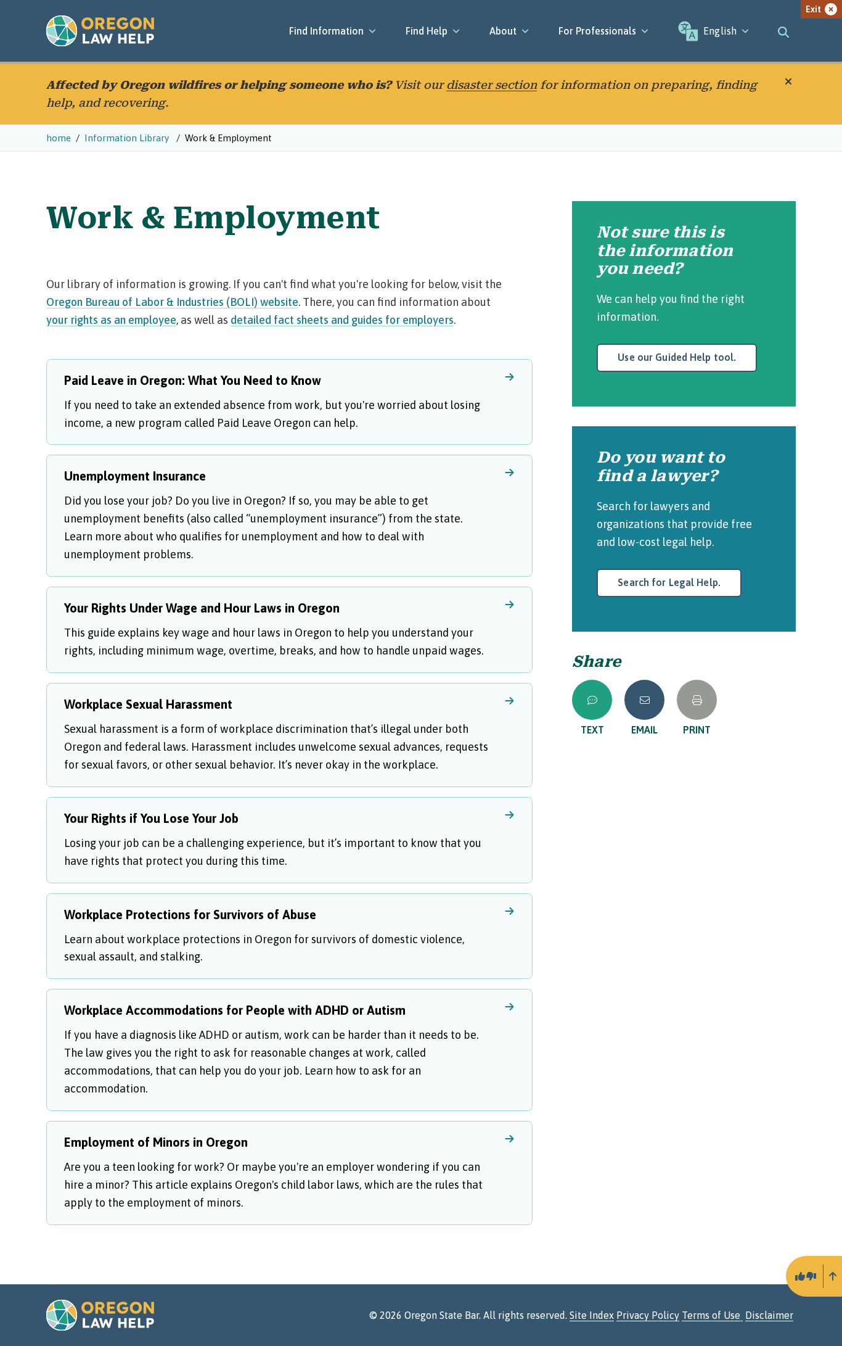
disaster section (491, 84)
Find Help (427, 30)
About (503, 30)
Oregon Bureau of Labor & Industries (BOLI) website (172, 301)
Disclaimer (769, 1315)
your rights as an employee (111, 319)
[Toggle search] (783, 30)
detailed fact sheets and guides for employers (342, 319)
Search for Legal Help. (669, 582)
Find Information (326, 30)
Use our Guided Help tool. (677, 357)
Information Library (127, 138)
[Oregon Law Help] (100, 30)
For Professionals (597, 30)
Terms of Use (712, 1315)
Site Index (592, 1315)
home (58, 138)
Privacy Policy (647, 1315)
